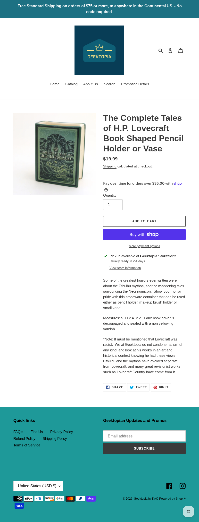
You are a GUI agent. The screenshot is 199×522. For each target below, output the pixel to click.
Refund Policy (24, 438)
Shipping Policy (55, 438)
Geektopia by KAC (146, 498)
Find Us (37, 432)
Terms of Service (26, 445)
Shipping (109, 166)
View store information (125, 268)
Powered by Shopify (172, 498)
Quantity (109, 195)
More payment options (144, 246)
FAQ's (18, 432)
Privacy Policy (61, 432)
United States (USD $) (37, 486)
